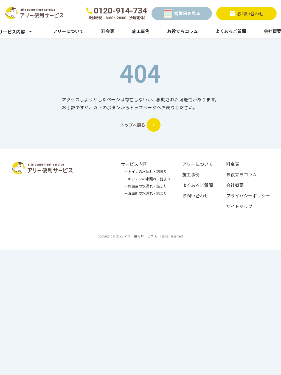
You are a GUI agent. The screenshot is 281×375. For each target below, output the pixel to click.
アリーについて (68, 31)
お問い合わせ (195, 195)
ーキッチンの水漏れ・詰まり (146, 179)
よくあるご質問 (230, 31)
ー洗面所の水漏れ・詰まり (144, 193)
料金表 (107, 31)
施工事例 (141, 31)
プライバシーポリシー (248, 195)
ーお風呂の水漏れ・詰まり (144, 186)
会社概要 (235, 185)
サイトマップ (239, 206)
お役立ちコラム (182, 31)
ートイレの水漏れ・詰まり (144, 171)
